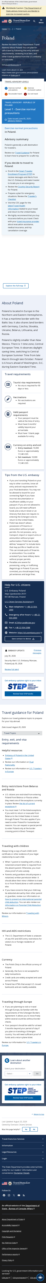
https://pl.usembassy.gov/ (29, 632)
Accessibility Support (10, 1225)
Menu (41, 22)
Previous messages (37, 651)
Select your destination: (15, 1068)
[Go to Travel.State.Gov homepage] (16, 1183)
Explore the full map (14, 286)
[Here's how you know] (23, 3)
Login (4, 1158)
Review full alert (12, 669)
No (34, 1129)
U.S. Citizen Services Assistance (18, 601)
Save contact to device (21, 639)
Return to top (39, 1114)
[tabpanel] (22, 892)
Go (37, 1073)
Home (4, 29)
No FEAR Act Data (9, 1243)
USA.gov (5, 1278)
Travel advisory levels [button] (17, 81)
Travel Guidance (22, 152)
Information (7, 1145)
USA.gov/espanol (19, 1278)
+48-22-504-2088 (22, 627)
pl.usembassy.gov (12, 65)
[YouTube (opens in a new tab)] (18, 1195)
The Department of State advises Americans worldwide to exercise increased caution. (23, 11)
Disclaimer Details (21, 1173)
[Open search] (34, 21)
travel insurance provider (28, 221)
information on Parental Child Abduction (23, 905)
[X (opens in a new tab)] (13, 1195)
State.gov (14, 75)
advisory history (15, 121)
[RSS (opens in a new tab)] (23, 1195)
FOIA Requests (7, 1237)
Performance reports (10, 1254)
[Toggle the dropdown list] (29, 1073)
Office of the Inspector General (14, 1248)
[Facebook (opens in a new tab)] (3, 1195)
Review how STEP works (23, 694)
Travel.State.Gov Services (13, 1139)
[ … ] (11, 29)
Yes (26, 1129)
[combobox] (18, 1073)
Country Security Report (28, 186)
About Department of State (12, 1219)
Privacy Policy (7, 1260)
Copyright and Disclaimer (11, 1231)
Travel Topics (10, 733)
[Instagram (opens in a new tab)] (8, 1195)
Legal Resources (9, 1152)
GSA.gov (33, 1278)
